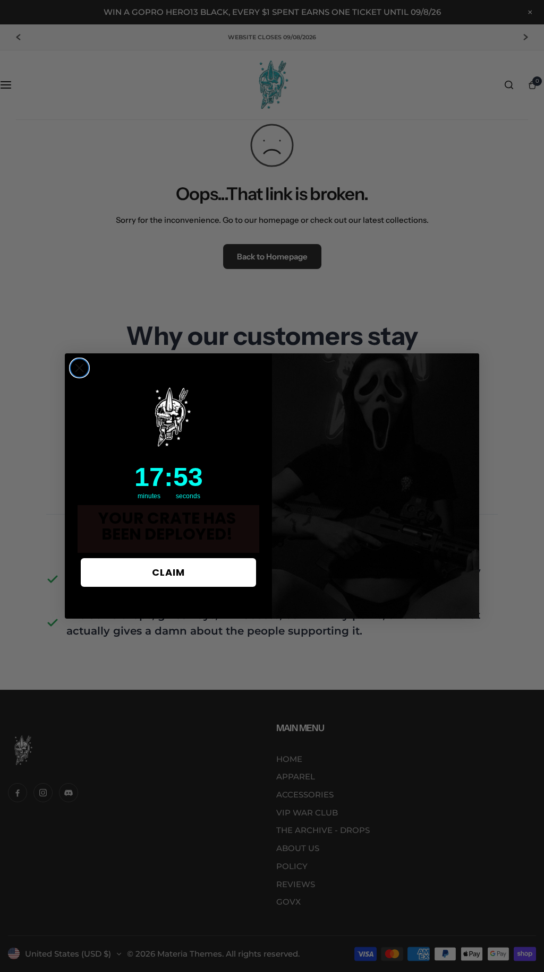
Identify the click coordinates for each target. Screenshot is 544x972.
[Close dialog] (79, 368)
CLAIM (168, 572)
